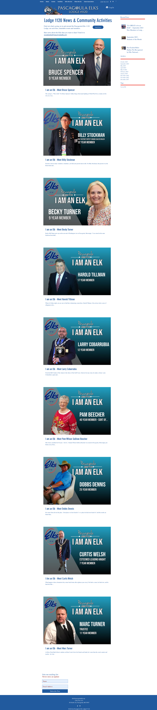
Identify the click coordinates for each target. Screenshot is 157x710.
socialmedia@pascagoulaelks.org (55, 34)
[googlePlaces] (113, 1)
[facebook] (110, 1)
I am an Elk (123, 87)
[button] (47, 1)
